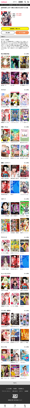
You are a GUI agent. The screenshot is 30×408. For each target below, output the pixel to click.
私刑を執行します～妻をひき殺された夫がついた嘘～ (18, 4)
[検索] (25, 2)
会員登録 (20, 1)
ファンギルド (18, 15)
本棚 (25, 406)
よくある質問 (9, 388)
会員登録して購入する (15, 28)
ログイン (15, 1)
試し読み (8, 32)
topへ (15, 383)
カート (15, 406)
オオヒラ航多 (18, 13)
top (2, 4)
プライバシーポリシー (6, 391)
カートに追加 (22, 32)
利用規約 (15, 388)
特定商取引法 (21, 388)
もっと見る (26, 53)
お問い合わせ (15, 391)
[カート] (28, 2)
